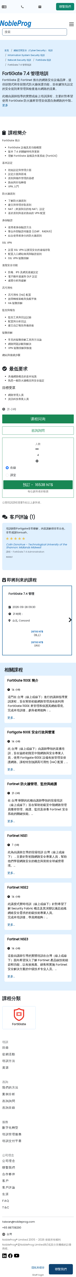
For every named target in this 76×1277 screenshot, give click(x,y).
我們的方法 (10, 1087)
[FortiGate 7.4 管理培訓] (19, 23)
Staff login (38, 1274)
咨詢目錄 (8, 1108)
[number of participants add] (38, 461)
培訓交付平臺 (12, 1141)
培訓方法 (8, 1061)
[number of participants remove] (38, 449)
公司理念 (8, 1161)
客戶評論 (8, 1187)
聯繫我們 (61, 1269)
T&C (5, 1207)
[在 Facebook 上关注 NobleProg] (10, 1255)
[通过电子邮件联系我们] (40, 6)
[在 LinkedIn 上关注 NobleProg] (4, 1255)
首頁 (6, 50)
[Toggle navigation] (71, 24)
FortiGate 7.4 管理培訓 (19, 64)
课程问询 (38, 419)
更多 (5, 105)
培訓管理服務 (12, 1134)
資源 (5, 1067)
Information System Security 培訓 (26, 55)
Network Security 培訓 (19, 60)
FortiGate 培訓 (43, 60)
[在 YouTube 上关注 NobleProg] (16, 1255)
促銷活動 (8, 1054)
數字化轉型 (10, 1127)
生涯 (5, 1194)
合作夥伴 (8, 1174)
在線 (13, 468)
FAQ (5, 1201)
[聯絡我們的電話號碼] (22, 6)
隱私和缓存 (38, 1267)
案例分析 (8, 1094)
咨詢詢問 (38, 430)
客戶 (5, 1181)
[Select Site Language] (4, 6)
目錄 (5, 1047)
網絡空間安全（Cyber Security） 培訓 (33, 50)
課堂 (13, 475)
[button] (69, 620)
